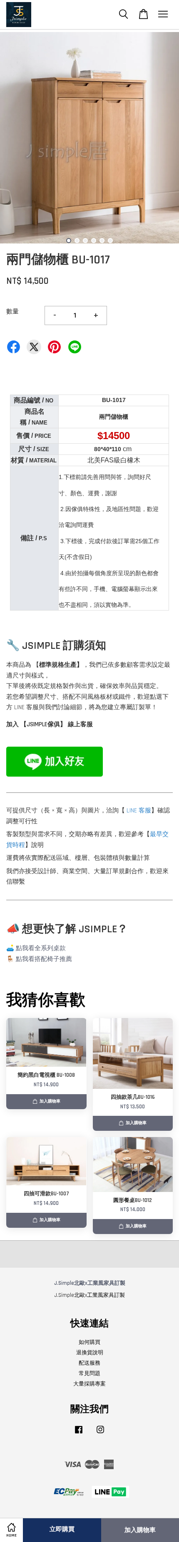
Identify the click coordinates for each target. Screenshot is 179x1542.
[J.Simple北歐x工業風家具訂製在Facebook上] (79, 1433)
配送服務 (89, 1363)
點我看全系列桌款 (41, 948)
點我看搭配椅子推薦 (44, 959)
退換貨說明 (89, 1352)
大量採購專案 (89, 1384)
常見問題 (89, 1373)
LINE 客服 (139, 810)
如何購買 (89, 1342)
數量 (12, 311)
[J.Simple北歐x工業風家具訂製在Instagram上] (100, 1433)
